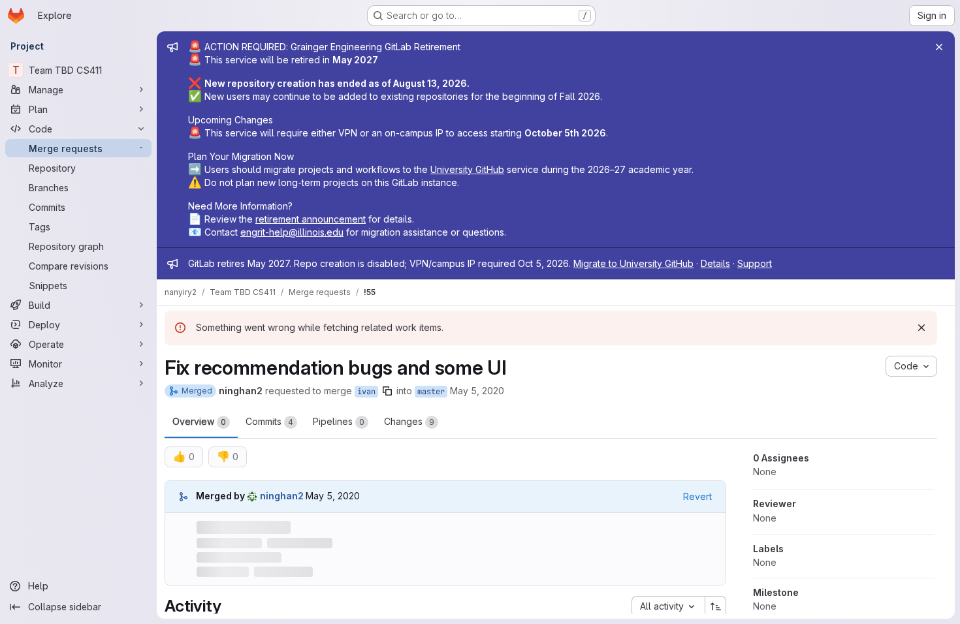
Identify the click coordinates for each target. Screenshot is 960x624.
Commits (269, 421)
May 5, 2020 (477, 390)
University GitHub (467, 169)
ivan (366, 391)
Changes (409, 421)
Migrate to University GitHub (633, 263)
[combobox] (668, 606)
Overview (199, 421)
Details (715, 263)
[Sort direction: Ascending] (715, 606)
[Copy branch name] (387, 391)
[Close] (939, 47)
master (431, 391)
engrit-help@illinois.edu (292, 232)
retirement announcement (310, 219)
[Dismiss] (921, 327)
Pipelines (338, 421)
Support (754, 263)
